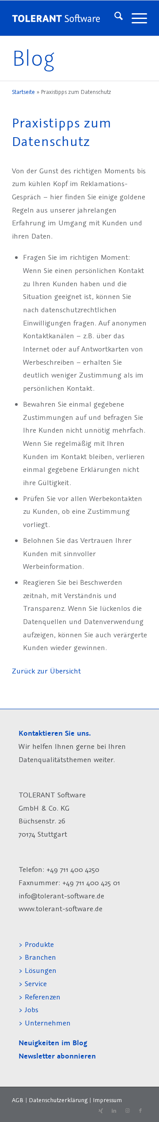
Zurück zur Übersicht (46, 671)
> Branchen (37, 957)
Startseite (23, 92)
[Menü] (135, 18)
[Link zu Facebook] (140, 1111)
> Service (33, 983)
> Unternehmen (45, 1023)
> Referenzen (40, 997)
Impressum (107, 1100)
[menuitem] (114, 18)
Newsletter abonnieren (57, 1056)
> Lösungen (38, 970)
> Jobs (30, 1009)
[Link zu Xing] (100, 1111)
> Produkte (36, 944)
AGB (17, 1100)
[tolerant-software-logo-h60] (56, 18)
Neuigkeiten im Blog (53, 1043)
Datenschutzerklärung (58, 1100)
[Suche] (114, 18)
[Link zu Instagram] (127, 1111)
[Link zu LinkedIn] (114, 1111)
